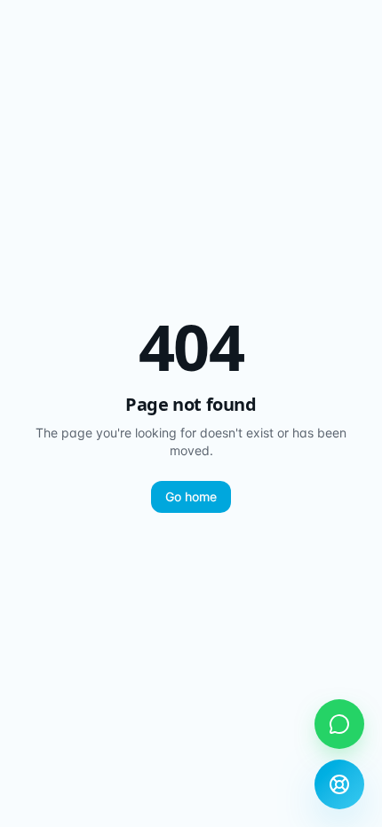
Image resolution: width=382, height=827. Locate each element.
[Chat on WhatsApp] (339, 724)
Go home (191, 496)
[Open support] (339, 784)
